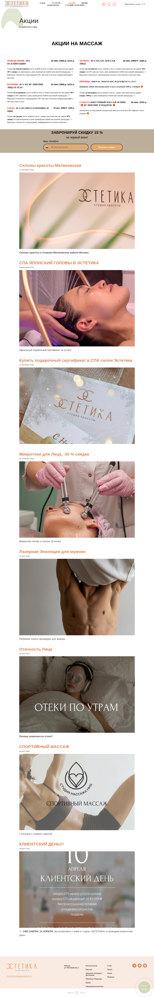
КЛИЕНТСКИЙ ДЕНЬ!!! (41, 844)
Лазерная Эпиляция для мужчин (52, 551)
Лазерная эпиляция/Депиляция (94, 974)
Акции (71, 3)
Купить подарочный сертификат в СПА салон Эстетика (75, 360)
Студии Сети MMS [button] (75, 5)
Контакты (53, 5)
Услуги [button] (56, 3)
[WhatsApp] (109, 4)
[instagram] (145, 967)
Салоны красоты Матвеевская (50, 165)
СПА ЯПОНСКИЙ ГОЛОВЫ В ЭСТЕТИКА (59, 263)
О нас (43, 3)
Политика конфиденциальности (19, 976)
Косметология (91, 966)
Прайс (84, 3)
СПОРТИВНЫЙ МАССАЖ (44, 746)
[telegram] (134, 967)
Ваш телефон (50, 141)
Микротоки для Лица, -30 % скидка (54, 454)
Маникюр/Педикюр (94, 979)
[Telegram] (104, 4)
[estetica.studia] (114, 4)
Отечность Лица (35, 649)
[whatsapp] (140, 967)
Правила (110, 977)
